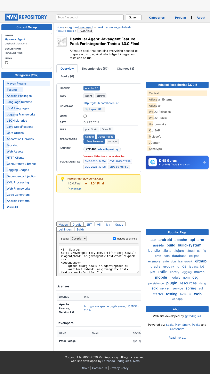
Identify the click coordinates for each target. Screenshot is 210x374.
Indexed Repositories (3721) (177, 84)
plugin (172, 283)
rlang (202, 283)
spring (191, 288)
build (171, 245)
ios (184, 266)
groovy (169, 266)
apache (181, 240)
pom (91, 129)
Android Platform (18, 200)
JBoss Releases (94, 141)
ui (190, 294)
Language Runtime (19, 102)
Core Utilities (15, 132)
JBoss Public (105, 136)
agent (88, 95)
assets (159, 245)
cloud (191, 251)
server (165, 288)
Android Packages (19, 95)
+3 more (112, 141)
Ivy (108, 224)
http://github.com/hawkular (101, 103)
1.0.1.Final (97, 183)
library (175, 272)
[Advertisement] (105, 5)
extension (170, 261)
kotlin (163, 272)
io (178, 266)
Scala (169, 324)
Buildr (80, 229)
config (201, 251)
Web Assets (15, 151)
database (179, 256)
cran (158, 256)
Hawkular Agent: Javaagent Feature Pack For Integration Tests (102, 41)
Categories (157, 17)
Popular (180, 17)
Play (178, 324)
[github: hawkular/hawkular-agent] (85, 116)
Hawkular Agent (15, 39)
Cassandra (177, 329)
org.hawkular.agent (80, 27)
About (201, 17)
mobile (161, 277)
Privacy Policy (119, 368)
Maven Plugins (17, 83)
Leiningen (65, 229)
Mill (99, 224)
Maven (63, 224)
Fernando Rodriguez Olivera (121, 361)
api (193, 239)
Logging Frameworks (21, 114)
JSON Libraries (17, 120)
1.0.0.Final (130, 43)
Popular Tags (177, 232)
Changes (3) (125, 68)
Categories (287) (27, 75)
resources (189, 283)
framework (185, 261)
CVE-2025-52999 (120, 161)
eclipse (194, 256)
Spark (186, 324)
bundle (154, 251)
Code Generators (18, 194)
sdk (155, 288)
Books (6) (67, 76)
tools (183, 294)
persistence (156, 283)
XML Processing (18, 182)
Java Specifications (20, 126)
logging (187, 272)
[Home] (26, 19)
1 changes (74, 188)
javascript (196, 266)
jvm (153, 272)
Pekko (196, 324)
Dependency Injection (21, 176)
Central (89, 136)
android (166, 239)
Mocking (12, 145)
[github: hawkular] (6, 62)
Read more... (177, 337)
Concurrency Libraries (22, 163)
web (198, 294)
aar (154, 239)
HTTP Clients (15, 157)
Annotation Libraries (20, 139)
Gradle (77, 224)
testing (101, 95)
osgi (195, 277)
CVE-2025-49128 (95, 166)
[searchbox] (90, 17)
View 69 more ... (119, 166)
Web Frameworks (19, 188)
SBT (89, 224)
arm (200, 240)
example (154, 261)
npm (187, 277)
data (166, 256)
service (178, 288)
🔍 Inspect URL (94, 109)
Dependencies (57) (95, 68)
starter (158, 294)
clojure (179, 251)
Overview (67, 68)
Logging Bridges (18, 170)
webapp (177, 299)
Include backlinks (127, 238)
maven (199, 272)
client (167, 251)
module (175, 277)
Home (60, 27)
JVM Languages (18, 108)
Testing (12, 89)
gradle (156, 266)
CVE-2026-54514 (95, 161)
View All (107, 129)
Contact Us (99, 368)
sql (201, 288)
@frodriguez (193, 316)
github (201, 261)
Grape (119, 224)
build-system (189, 245)
